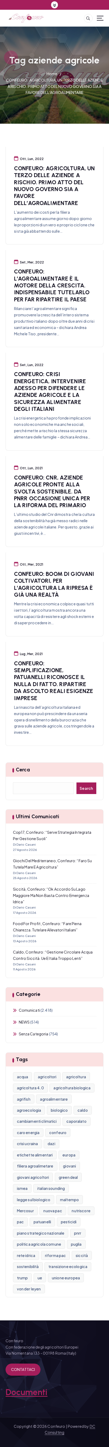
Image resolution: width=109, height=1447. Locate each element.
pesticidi (68, 1221)
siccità (82, 1255)
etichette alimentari (35, 1154)
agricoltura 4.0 (30, 1087)
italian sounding (51, 1188)
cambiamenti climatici (37, 1121)
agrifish (23, 1099)
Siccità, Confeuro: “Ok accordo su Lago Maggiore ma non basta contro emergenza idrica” (51, 895)
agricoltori (47, 1076)
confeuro (57, 1132)
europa (68, 1154)
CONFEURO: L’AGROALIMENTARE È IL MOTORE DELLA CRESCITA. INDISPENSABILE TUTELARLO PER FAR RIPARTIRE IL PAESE (51, 285)
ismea (22, 1188)
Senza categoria (33, 1033)
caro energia (28, 1132)
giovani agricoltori (33, 1177)
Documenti (26, 1392)
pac (20, 1221)
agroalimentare (54, 1099)
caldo (83, 1110)
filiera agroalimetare (35, 1166)
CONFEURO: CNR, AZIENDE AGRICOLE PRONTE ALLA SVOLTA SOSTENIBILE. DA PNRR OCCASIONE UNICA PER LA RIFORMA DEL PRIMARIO (52, 491)
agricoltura (76, 1076)
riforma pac (55, 1255)
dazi (51, 1143)
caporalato (76, 1121)
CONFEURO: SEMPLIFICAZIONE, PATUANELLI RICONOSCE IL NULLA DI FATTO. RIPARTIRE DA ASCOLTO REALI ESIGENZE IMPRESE (53, 680)
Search (86, 788)
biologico (59, 1110)
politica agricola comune (39, 1244)
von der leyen (29, 1288)
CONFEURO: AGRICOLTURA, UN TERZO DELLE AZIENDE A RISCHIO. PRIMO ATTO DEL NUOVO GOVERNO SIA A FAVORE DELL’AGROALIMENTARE (54, 86)
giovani (69, 1166)
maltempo (69, 1199)
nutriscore (81, 1210)
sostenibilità (28, 1266)
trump (22, 1277)
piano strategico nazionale (41, 1233)
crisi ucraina (27, 1143)
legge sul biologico (34, 1199)
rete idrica (26, 1255)
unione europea (66, 1277)
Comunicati (29, 1010)
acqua (22, 1076)
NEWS (24, 1022)
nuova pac (52, 1210)
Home (52, 73)
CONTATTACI (23, 1369)
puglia (76, 1244)
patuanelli (42, 1221)
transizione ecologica (67, 1266)
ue (40, 1277)
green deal (68, 1177)
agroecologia (29, 1110)
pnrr (77, 1233)
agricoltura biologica (71, 1087)
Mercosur (25, 1210)
